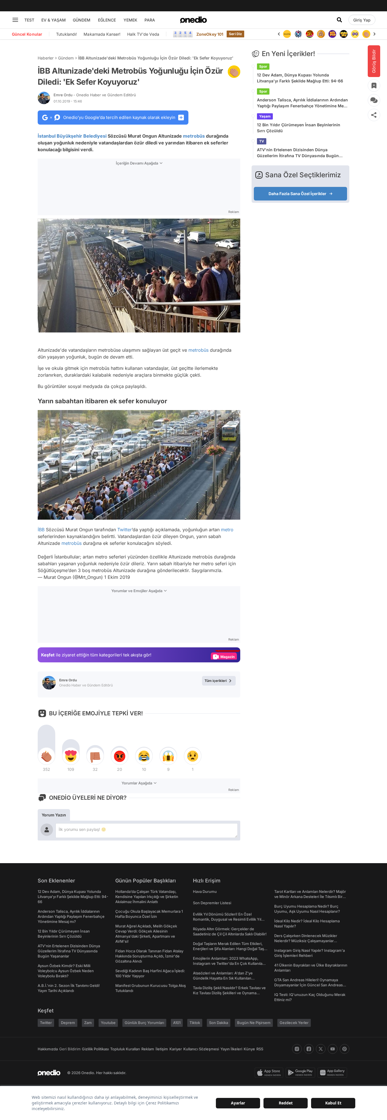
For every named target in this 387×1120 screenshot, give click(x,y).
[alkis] (366, 34)
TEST (29, 20)
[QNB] (298, 34)
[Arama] (339, 19)
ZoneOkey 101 (209, 34)
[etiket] (234, 71)
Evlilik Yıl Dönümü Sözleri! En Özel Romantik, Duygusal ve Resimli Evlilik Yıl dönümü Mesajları (227, 919)
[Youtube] (332, 1049)
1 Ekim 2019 (117, 577)
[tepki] (46, 756)
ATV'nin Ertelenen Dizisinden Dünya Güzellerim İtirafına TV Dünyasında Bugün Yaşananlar (298, 153)
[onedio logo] (193, 19)
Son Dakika (218, 1022)
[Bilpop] (332, 34)
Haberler (46, 58)
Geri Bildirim (69, 1049)
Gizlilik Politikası (95, 1049)
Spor (263, 66)
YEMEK (130, 20)
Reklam (147, 1049)
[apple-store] (270, 1073)
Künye (249, 1049)
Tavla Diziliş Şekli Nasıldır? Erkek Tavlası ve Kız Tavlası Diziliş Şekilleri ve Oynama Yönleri (229, 992)
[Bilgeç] (321, 34)
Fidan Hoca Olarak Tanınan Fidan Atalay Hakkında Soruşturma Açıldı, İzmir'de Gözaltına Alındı (149, 956)
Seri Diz (235, 34)
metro (227, 529)
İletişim (162, 1049)
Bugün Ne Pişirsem (254, 1022)
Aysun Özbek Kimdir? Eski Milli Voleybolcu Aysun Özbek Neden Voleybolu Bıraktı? (66, 970)
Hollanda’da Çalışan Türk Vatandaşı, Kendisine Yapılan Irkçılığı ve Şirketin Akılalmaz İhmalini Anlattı (146, 896)
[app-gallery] (333, 1073)
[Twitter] (321, 1049)
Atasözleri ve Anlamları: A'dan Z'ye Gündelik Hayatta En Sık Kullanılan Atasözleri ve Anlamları (223, 978)
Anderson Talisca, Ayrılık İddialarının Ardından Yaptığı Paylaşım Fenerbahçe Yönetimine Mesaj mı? (303, 103)
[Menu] (15, 19)
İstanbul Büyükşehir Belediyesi (72, 136)
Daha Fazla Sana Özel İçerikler (297, 193)
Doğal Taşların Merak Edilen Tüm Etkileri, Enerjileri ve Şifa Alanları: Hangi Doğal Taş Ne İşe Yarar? (228, 948)
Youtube (108, 1022)
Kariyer (175, 1049)
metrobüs (194, 136)
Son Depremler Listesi (212, 903)
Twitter (124, 529)
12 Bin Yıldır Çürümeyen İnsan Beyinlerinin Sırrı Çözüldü (298, 127)
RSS (259, 1049)
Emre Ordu (95, 95)
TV (261, 141)
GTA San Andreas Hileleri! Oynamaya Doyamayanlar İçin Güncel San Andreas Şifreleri (308, 985)
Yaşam (265, 116)
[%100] (287, 34)
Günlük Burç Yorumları (144, 1022)
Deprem (68, 1022)
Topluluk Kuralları (125, 1049)
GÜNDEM (81, 20)
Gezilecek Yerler (294, 1022)
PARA (149, 20)
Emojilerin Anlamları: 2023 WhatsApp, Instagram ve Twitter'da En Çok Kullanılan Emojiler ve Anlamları (229, 963)
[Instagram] (297, 1049)
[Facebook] (309, 1049)
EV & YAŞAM (53, 20)
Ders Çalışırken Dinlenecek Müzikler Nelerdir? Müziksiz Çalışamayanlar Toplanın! (305, 940)
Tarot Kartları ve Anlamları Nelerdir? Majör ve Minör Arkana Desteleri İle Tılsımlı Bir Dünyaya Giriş (310, 896)
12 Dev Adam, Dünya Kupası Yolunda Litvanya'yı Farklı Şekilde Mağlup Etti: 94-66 (300, 77)
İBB (41, 529)
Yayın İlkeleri (231, 1049)
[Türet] (309, 34)
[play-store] (302, 1073)
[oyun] (355, 34)
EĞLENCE (107, 20)
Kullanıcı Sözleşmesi (201, 1049)
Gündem (66, 58)
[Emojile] (343, 34)
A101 (176, 1022)
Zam (88, 1022)
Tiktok (195, 1022)
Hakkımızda (48, 1049)
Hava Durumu (205, 891)
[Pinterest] (344, 1049)
